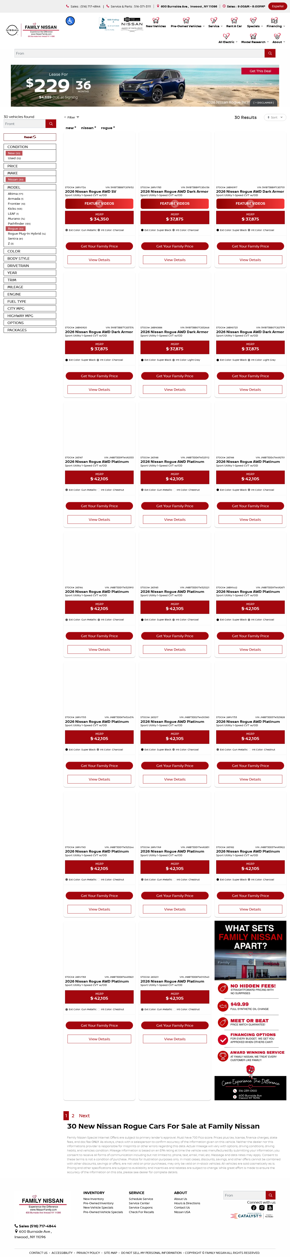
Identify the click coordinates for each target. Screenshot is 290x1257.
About (180, 1193)
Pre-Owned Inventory (98, 1203)
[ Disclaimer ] (264, 102)
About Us (180, 1199)
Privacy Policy (89, 1253)
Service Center (139, 1203)
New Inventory (93, 1199)
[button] (70, 20)
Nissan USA (182, 1212)
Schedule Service (141, 1199)
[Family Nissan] (32, 30)
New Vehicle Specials (98, 1207)
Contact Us (182, 1207)
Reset (28, 137)
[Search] (270, 53)
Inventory (93, 1193)
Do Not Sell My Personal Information (151, 1253)
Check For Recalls (141, 1212)
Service (136, 1193)
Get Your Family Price (99, 246)
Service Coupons (141, 1207)
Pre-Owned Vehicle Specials (103, 1212)
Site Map (111, 1253)
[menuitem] (31, 153)
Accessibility (62, 1253)
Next (84, 1115)
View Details (99, 259)
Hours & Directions (187, 1203)
